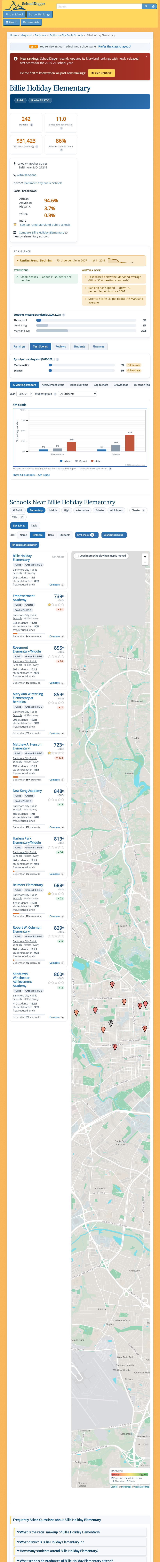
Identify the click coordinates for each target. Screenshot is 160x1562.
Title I (17, 517)
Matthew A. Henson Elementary (27, 746)
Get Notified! (103, 73)
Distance (38, 535)
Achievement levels (53, 385)
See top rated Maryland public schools (45, 224)
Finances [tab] (98, 346)
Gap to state (101, 385)
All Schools (116, 510)
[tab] (80, 1532)
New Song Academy (27, 791)
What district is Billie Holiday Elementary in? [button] (52, 1542)
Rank (51, 535)
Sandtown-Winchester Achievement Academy (22, 980)
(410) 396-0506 (26, 175)
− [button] (145, 562)
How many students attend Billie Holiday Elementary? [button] (59, 1551)
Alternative (82, 510)
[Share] (153, 6)
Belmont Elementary (28, 885)
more (22, 220)
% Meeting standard (24, 385)
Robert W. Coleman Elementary (27, 929)
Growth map (121, 385)
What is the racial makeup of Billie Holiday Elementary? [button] (60, 1532)
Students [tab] (79, 346)
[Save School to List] (62, 585)
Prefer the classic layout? (114, 46)
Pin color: (24, 544)
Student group (45, 394)
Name (23, 535)
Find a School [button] (14, 14)
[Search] (146, 6)
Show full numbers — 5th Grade (31, 475)
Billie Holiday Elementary (22, 558)
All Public (17, 510)
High (66, 510)
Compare (55, 584)
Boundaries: (113, 534)
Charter (138, 510)
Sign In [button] (12, 22)
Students (65, 535)
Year (12, 394)
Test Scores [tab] (40, 346)
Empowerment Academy (24, 598)
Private (99, 510)
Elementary (36, 510)
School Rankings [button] (39, 14)
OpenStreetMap (141, 1486)
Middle (53, 510)
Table (34, 525)
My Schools (85, 534)
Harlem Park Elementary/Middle (27, 840)
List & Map (19, 525)
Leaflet (114, 1486)
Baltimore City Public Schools (43, 183)
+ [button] (145, 556)
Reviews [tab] (60, 346)
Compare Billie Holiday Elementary (41, 232)
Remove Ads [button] (31, 22)
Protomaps (126, 1486)
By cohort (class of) (145, 385)
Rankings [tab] (19, 346)
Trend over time (79, 385)
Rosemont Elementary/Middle (27, 649)
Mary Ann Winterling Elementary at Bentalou (28, 698)
